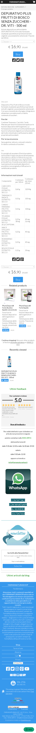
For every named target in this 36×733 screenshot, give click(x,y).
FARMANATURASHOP (18, 2)
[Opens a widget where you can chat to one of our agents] (29, 729)
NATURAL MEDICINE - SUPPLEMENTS (12, 7)
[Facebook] (8, 670)
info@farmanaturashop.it (25, 718)
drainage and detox (17, 342)
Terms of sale (18, 648)
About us (18, 652)
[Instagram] (17, 670)
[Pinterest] (22, 670)
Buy (18, 54)
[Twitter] (12, 670)
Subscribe (18, 566)
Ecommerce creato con (18, 720)
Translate (24, 709)
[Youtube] (26, 670)
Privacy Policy (18, 663)
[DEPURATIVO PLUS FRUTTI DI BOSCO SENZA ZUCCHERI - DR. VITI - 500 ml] (18, 82)
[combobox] (18, 41)
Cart (17, 656)
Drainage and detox (7, 9)
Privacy (18, 659)
